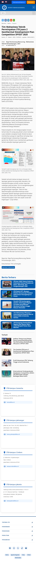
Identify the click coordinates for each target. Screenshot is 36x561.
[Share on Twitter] (3, 20)
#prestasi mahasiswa (8, 267)
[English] (6, 2)
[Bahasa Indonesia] (3, 2)
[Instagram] (13, 548)
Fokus (23, 555)
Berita (9, 23)
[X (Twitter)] (18, 548)
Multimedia (18, 557)
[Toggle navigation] (33, 13)
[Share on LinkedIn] (8, 20)
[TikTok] (22, 548)
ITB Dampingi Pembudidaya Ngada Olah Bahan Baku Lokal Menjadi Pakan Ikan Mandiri (22, 325)
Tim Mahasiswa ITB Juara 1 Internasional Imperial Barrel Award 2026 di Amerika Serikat (23, 315)
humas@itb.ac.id (10, 402)
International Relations (19, 2)
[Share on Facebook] (6, 20)
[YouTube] (26, 548)
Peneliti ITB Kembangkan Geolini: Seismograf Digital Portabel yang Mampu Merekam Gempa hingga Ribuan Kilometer (22, 304)
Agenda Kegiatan (15, 555)
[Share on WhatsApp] (14, 20)
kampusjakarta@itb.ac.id (12, 501)
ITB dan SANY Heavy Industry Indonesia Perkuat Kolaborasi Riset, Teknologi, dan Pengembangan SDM (23, 283)
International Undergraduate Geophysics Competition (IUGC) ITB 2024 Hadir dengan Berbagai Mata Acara (23, 373)
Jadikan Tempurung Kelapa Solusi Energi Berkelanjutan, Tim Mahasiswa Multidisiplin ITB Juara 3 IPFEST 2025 (23, 341)
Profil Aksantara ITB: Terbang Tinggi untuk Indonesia (23, 361)
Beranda (4, 23)
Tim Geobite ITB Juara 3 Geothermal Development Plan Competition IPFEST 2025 (23, 351)
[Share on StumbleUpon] (11, 20)
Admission (31, 2)
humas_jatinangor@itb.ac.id (13, 434)
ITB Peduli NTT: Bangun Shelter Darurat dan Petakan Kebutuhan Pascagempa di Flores (23, 293)
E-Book (28, 555)
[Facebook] (9, 548)
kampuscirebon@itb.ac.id (13, 466)
